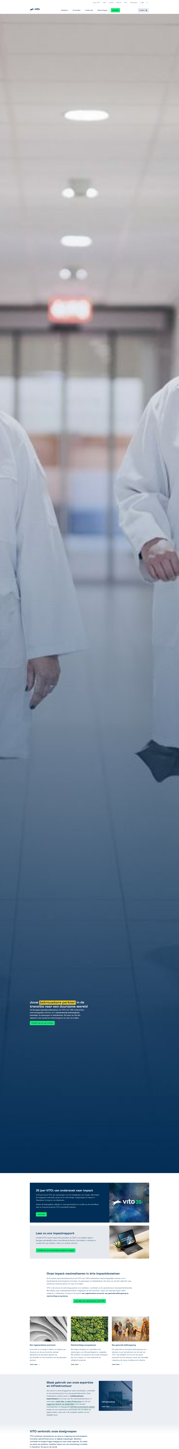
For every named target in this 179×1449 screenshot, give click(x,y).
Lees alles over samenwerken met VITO (89, 1301)
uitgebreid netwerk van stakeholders (60, 1404)
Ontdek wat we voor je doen (42, 1023)
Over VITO (96, 3)
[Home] (34, 9)
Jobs (104, 3)
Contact (115, 10)
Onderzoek (89, 10)
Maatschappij (102, 10)
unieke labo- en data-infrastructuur (68, 1401)
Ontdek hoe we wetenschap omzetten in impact (55, 1250)
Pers (125, 3)
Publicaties (133, 3)
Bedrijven (64, 10)
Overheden (76, 10)
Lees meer (41, 1214)
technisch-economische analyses (82, 1407)
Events (111, 3)
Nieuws (118, 3)
